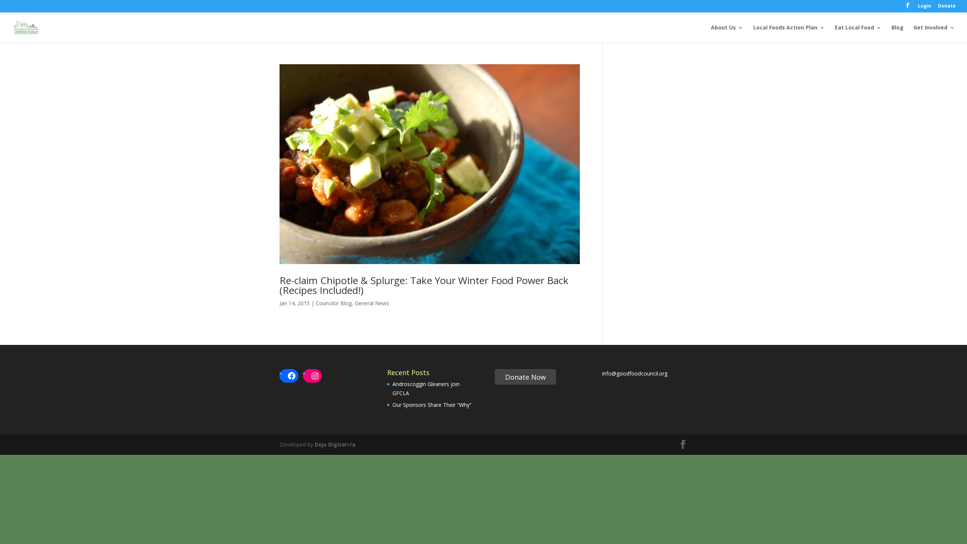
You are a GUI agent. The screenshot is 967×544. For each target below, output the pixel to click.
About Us (723, 28)
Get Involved (930, 28)
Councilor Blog (334, 303)
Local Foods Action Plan (785, 28)
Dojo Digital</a (335, 444)
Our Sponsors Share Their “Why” (431, 404)
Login (924, 6)
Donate (947, 6)
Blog (897, 28)
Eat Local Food (854, 28)
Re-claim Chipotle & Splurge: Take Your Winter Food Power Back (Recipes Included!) (424, 285)
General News (372, 303)
